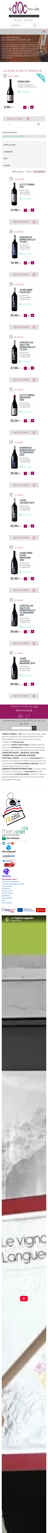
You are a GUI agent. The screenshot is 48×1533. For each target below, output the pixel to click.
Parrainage (6, 896)
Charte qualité (7, 886)
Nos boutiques (7, 903)
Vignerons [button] (8, 152)
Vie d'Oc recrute (7, 893)
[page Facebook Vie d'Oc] (21, 716)
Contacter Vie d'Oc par (24, 706)
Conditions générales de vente (13, 884)
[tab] (24, 144)
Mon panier (18, 20)
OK (34, 728)
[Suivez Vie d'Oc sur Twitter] (27, 716)
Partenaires (6, 889)
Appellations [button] (10, 145)
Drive (3, 900)
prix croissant (39, 172)
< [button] (9, 123)
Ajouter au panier (15, 118)
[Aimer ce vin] (5, 76)
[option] (24, 98)
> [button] (38, 123)
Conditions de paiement (10, 882)
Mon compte (28, 20)
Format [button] (7, 166)
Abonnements (7, 898)
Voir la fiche (24, 91)
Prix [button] (5, 159)
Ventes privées (7, 891)
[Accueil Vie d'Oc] (24, 9)
